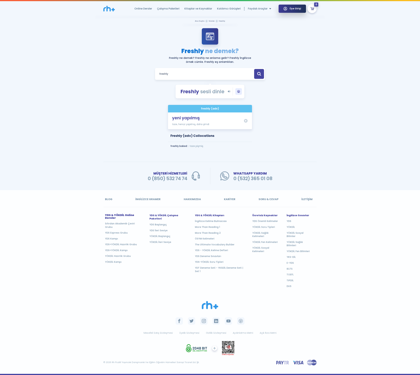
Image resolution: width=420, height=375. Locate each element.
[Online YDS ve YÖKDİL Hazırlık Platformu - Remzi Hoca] (210, 305)
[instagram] (204, 321)
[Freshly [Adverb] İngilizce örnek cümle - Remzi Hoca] (109, 8)
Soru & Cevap (268, 199)
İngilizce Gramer (148, 199)
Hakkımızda (192, 199)
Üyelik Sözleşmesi (189, 333)
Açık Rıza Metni (268, 333)
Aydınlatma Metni (243, 333)
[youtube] (228, 321)
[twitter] (191, 321)
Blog (108, 199)
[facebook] (179, 321)
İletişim (307, 199)
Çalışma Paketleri (168, 8)
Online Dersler (143, 8)
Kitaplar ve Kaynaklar (198, 8)
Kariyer (229, 199)
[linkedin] (216, 321)
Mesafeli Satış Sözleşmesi (158, 333)
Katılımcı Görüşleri (229, 8)
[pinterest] (240, 321)
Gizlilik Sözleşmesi (216, 333)
